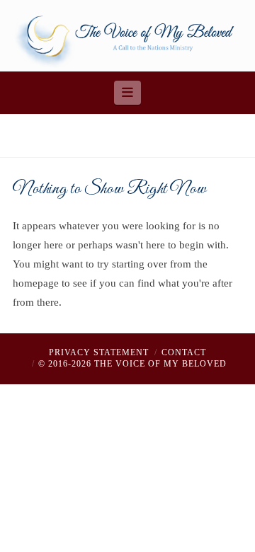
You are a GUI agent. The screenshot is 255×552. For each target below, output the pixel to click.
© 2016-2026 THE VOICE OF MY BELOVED (132, 364)
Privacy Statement (99, 352)
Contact (184, 352)
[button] (128, 93)
